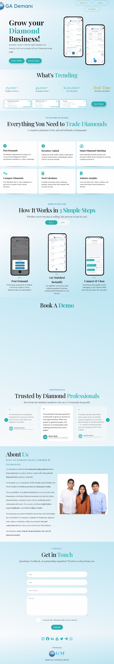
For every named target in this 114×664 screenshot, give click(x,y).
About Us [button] (83, 3)
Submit (57, 627)
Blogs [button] (100, 3)
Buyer (51, 222)
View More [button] (99, 104)
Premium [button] (92, 9)
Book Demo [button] (33, 60)
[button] (43, 639)
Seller (63, 222)
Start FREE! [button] (16, 60)
